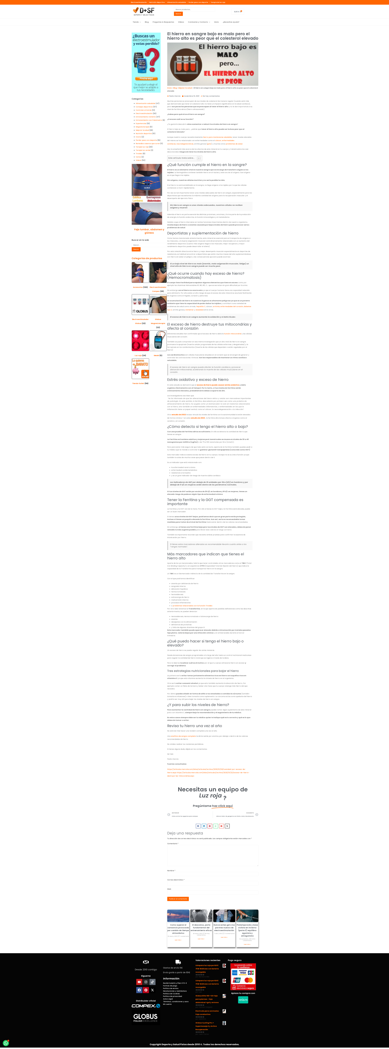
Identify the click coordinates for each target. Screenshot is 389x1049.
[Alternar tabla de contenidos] (198, 158)
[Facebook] (139, 990)
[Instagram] (146, 982)
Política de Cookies (171, 993)
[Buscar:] (149, 245)
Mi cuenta (167, 1004)
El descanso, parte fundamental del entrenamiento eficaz (201, 928)
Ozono (138, 137)
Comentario (173, 843)
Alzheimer (189, 310)
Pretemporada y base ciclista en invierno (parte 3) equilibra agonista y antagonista (247, 930)
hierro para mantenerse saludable (217, 137)
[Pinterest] (146, 990)
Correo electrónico (176, 880)
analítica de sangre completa (183, 736)
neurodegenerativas (184, 144)
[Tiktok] (152, 982)
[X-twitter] (152, 990)
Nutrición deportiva (157, 2)
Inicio (216, 22)
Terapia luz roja (142, 147)
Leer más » (178, 940)
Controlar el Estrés (144, 110)
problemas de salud (234, 144)
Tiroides (139, 153)
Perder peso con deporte (198, 2)
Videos (181, 22)
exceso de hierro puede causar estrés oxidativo (218, 385)
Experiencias (141, 123)
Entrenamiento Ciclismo (146, 117)
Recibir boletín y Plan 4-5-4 (175, 983)
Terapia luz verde (143, 150)
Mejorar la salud (142, 130)
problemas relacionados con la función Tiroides (192, 606)
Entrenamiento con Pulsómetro (149, 120)
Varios (138, 157)
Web (169, 889)
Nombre (171, 870)
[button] (198, 826)
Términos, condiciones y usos (176, 1001)
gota (209, 144)
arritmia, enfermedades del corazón (228, 306)
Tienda (136, 22)
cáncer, (218, 140)
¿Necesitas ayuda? (231, 22)
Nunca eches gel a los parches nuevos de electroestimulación (224, 928)
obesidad (199, 310)
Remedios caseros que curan (148, 143)
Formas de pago (170, 986)
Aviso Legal (168, 999)
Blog (147, 22)
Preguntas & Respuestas (163, 22)
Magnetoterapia (142, 127)
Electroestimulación (139, 2)
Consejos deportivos (144, 107)
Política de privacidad (172, 996)
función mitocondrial (232, 334)
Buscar (178, 14)
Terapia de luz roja (218, 2)
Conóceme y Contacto (198, 22)
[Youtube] (139, 982)
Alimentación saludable (176, 2)
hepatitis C (200, 306)
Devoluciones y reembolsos (175, 991)
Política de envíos (170, 988)
